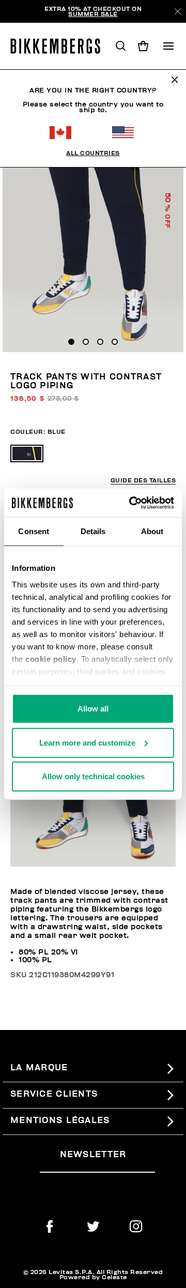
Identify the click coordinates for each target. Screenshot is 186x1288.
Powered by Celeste (93, 1277)
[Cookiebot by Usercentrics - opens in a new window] (131, 502)
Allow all (93, 708)
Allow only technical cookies (93, 776)
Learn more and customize (87, 742)
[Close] (177, 11)
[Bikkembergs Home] (60, 46)
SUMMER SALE (93, 14)
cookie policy (50, 658)
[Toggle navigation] (168, 46)
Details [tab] (93, 531)
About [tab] (152, 531)
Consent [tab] (33, 531)
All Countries (93, 153)
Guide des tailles (143, 480)
